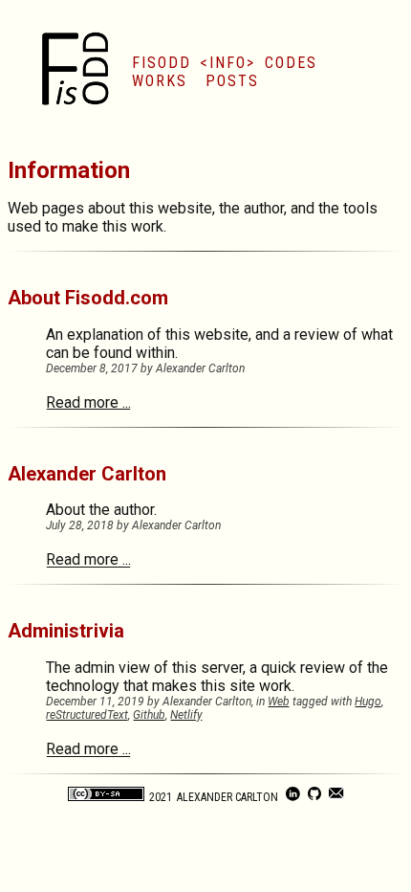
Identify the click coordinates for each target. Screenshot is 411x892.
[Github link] (316, 797)
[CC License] (106, 797)
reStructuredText (87, 715)
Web (279, 701)
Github (149, 715)
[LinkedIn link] (294, 797)
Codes (291, 63)
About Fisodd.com (88, 297)
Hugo (368, 701)
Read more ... (88, 402)
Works (159, 81)
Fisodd (161, 63)
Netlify (186, 715)
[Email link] (336, 797)
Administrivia (66, 630)
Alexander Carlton (87, 473)
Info (228, 63)
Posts (232, 81)
